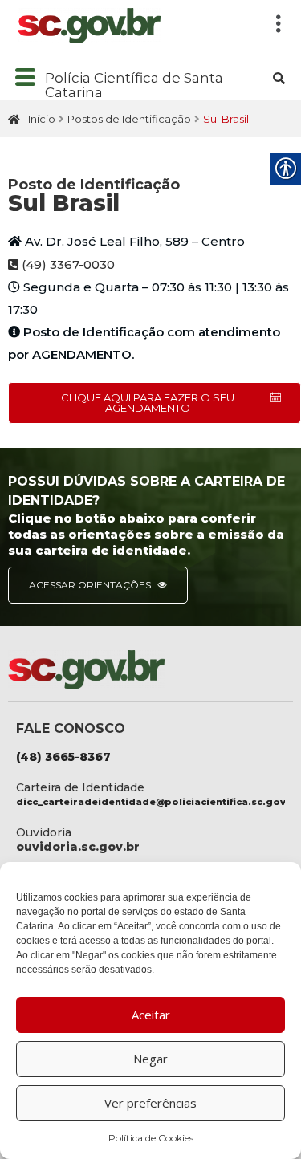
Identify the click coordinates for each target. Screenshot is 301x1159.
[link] (132, 25)
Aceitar (151, 1015)
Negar (150, 1059)
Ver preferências (150, 1103)
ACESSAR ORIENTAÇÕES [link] (91, 585)
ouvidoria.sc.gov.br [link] (78, 847)
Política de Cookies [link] (150, 1138)
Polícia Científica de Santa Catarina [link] (134, 85)
